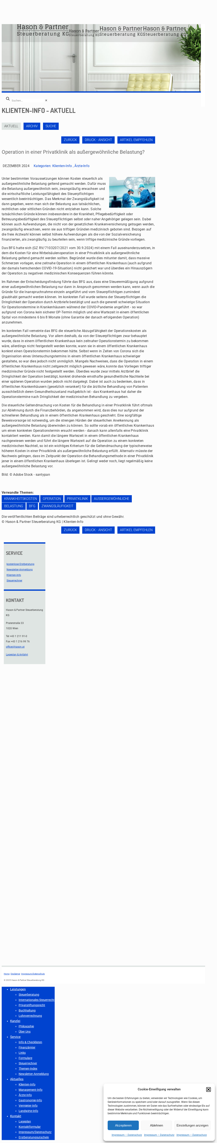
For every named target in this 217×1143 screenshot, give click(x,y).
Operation (52, 499)
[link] (46, 100)
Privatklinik (77, 499)
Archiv (32, 126)
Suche (51, 126)
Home (7, 974)
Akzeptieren (123, 1125)
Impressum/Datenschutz (33, 974)
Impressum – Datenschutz (127, 1134)
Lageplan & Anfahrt (17, 654)
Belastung (13, 506)
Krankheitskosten (20, 499)
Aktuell (11, 126)
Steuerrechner (14, 580)
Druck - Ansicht (98, 140)
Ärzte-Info (81, 166)
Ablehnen (156, 1125)
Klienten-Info (62, 166)
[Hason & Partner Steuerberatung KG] (101, 36)
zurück (70, 140)
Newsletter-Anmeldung (20, 569)
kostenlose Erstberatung (20, 564)
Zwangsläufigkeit (58, 506)
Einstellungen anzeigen (192, 1125)
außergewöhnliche (111, 499)
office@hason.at (15, 646)
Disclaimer (15, 974)
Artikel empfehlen (136, 140)
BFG (32, 506)
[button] (208, 1089)
